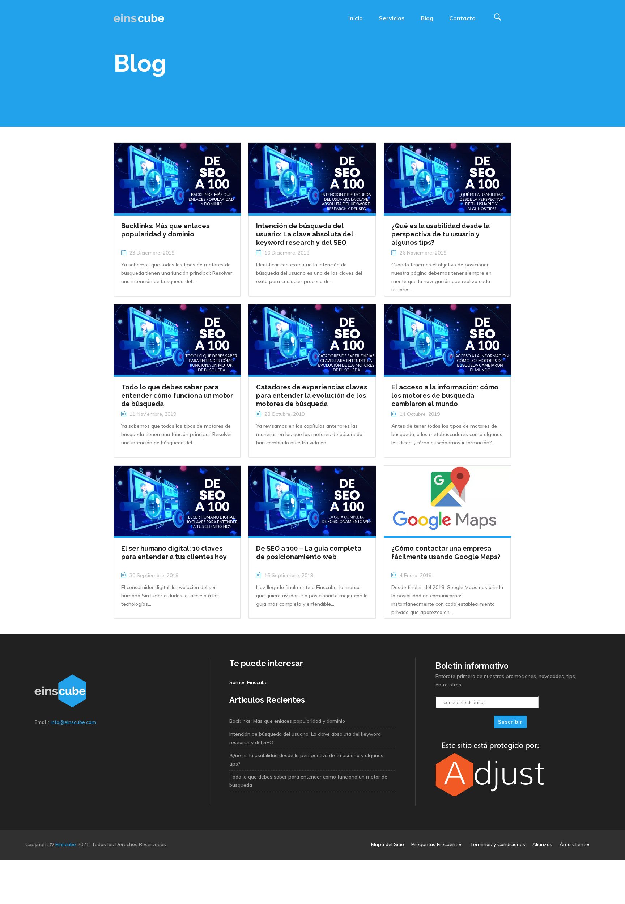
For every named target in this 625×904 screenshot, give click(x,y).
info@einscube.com (73, 722)
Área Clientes (575, 844)
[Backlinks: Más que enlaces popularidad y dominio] (177, 177)
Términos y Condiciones (497, 844)
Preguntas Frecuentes (437, 844)
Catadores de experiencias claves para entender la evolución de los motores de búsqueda (311, 395)
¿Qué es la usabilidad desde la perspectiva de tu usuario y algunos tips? (440, 234)
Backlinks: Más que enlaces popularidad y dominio (287, 721)
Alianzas (542, 844)
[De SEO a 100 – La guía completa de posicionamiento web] (312, 500)
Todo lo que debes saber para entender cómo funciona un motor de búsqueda (177, 395)
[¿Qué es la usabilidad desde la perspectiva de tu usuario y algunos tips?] (447, 177)
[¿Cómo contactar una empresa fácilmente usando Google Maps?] (447, 500)
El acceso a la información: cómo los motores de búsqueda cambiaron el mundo (444, 395)
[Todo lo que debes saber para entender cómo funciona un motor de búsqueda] (177, 339)
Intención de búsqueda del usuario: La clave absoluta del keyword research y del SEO (304, 234)
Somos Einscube (248, 682)
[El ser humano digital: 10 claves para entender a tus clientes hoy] (177, 500)
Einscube (65, 844)
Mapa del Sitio (387, 844)
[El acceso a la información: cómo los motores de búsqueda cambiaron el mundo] (447, 339)
